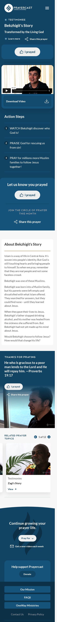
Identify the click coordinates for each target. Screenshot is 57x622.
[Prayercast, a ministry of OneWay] (18, 8)
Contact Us (17, 614)
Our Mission (27, 589)
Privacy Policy (36, 614)
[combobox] (36, 39)
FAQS (27, 597)
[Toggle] (47, 8)
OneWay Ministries (27, 605)
